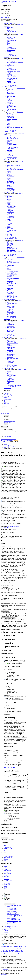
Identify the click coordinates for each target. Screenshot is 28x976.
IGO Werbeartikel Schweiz (13, 919)
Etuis (8, 372)
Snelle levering (10, 128)
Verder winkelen (8, 436)
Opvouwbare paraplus (12, 271)
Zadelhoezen (10, 261)
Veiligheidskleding (11, 230)
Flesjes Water (10, 89)
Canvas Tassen (10, 340)
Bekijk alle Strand (11, 283)
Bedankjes (9, 113)
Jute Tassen (9, 345)
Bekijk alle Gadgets (11, 69)
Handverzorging (11, 306)
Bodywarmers (10, 198)
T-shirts (8, 224)
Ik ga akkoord (4, 974)
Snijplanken (10, 181)
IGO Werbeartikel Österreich (14, 905)
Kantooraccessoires (11, 375)
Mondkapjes (10, 309)
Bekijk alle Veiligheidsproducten (15, 251)
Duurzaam (6, 393)
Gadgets (9, 64)
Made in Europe (8, 399)
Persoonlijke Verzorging (10, 299)
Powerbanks (10, 79)
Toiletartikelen (10, 312)
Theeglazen (10, 45)
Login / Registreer (8, 856)
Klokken (9, 185)
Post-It (8, 382)
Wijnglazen (9, 47)
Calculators (9, 371)
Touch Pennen (10, 326)
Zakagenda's (10, 30)
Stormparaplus (10, 272)
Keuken (9, 172)
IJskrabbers (9, 245)
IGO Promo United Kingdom (14, 921)
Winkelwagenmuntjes (12, 157)
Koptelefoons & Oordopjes (13, 71)
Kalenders (9, 28)
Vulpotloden (10, 331)
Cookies (6, 930)
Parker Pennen (10, 324)
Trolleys (9, 364)
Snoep (8, 99)
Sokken (9, 221)
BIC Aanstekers (11, 137)
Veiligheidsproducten (12, 248)
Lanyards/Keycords (11, 144)
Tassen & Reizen (8, 337)
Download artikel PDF (9, 767)
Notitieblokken (10, 379)
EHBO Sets (10, 305)
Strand (8, 279)
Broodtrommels (10, 175)
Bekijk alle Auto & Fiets (13, 262)
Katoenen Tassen (11, 347)
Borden (8, 162)
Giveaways (9, 143)
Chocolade (9, 100)
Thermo (9, 52)
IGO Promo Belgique (12, 909)
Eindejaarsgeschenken (12, 114)
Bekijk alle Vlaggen (12, 296)
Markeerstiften (10, 321)
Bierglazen (9, 44)
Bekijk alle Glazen (11, 48)
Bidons (8, 41)
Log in (5, 424)
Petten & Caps (10, 212)
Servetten (9, 95)
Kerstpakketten (10, 117)
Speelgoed (9, 150)
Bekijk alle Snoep (11, 106)
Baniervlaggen (10, 290)
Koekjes (9, 98)
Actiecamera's (10, 65)
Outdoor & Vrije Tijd (9, 255)
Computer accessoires (12, 59)
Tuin (8, 286)
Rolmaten (9, 247)
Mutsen (8, 209)
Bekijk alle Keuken (11, 182)
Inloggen (6, 416)
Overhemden (10, 210)
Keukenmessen (10, 176)
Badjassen (9, 167)
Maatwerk (6, 403)
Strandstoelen (10, 282)
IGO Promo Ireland (11, 916)
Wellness (9, 314)
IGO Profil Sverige (11, 911)
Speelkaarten (10, 151)
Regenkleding (10, 217)
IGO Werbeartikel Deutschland (14, 915)
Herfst (8, 120)
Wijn (8, 107)
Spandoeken (10, 293)
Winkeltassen (7, 884)
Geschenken (7, 110)
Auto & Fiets (10, 259)
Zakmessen (9, 252)
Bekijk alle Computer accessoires (15, 62)
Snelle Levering (8, 395)
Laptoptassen (10, 350)
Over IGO (6, 845)
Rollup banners (10, 383)
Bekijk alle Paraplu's (12, 274)
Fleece (8, 200)
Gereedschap (10, 244)
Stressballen (10, 155)
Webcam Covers (11, 61)
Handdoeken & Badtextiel (13, 165)
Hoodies (9, 227)
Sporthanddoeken (11, 168)
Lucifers (9, 145)
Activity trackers (11, 67)
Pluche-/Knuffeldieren (12, 147)
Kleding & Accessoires (9, 192)
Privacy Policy (7, 928)
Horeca (8, 90)
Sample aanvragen (5, 612)
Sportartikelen (10, 275)
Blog (5, 400)
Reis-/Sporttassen (11, 354)
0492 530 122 (4, 441)
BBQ (8, 264)
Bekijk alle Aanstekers (12, 138)
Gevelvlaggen (10, 292)
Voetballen (9, 276)
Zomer (8, 126)
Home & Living (8, 159)
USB (8, 83)
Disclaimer (6, 929)
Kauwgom (9, 102)
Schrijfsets (9, 334)
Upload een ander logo (6, 495)
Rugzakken (6, 869)
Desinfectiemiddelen (12, 303)
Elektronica (6, 57)
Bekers (8, 36)
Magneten (9, 186)
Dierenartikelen (10, 265)
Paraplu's (9, 269)
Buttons (9, 141)
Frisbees (9, 267)
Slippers (9, 220)
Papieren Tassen (11, 352)
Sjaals (8, 219)
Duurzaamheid (7, 847)
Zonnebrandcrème (11, 316)
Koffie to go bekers (11, 37)
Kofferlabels (10, 357)
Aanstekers (9, 136)
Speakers (9, 81)
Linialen (9, 376)
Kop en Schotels (11, 50)
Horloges (9, 202)
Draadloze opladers (11, 75)
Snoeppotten (10, 105)
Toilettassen (10, 313)
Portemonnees (10, 216)
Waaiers (9, 233)
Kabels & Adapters (11, 76)
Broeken (9, 199)
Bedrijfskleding (10, 196)
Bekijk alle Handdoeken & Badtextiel (16, 169)
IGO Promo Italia (11, 907)
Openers (9, 178)
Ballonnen (9, 140)
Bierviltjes (9, 92)
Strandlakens (10, 281)
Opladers (9, 72)
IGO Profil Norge (11, 922)
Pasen (8, 123)
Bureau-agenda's (11, 27)
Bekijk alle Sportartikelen (13, 278)
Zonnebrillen (10, 236)
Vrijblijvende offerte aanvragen (8, 618)
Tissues (8, 310)
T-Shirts (6, 872)
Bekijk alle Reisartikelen (13, 358)
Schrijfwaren (7, 319)
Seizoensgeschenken (12, 119)
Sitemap (6, 932)
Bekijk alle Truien (11, 228)
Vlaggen (9, 289)
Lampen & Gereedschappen (11, 238)
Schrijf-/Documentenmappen (14, 385)
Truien (8, 226)
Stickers (9, 154)
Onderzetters (10, 188)
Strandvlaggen (10, 295)
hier (4, 973)
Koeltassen (9, 348)
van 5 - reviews (10, 1)
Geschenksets (10, 116)
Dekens (9, 164)
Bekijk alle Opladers (12, 78)
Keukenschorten (11, 183)
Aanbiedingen (7, 392)
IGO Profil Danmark (12, 912)
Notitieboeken (10, 381)
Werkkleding (10, 234)
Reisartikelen (10, 355)
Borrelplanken (10, 93)
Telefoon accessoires (12, 82)
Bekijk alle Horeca (11, 96)
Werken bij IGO (8, 848)
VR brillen (9, 68)
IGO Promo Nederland (9, 904)
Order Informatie (8, 857)
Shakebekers (10, 38)
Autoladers (9, 74)
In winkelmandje (4, 610)
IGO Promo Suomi (11, 918)
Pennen (8, 323)
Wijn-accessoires (11, 189)
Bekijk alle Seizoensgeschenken (15, 127)
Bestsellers (6, 396)
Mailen (19, 441)
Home (5, 444)
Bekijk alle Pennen (11, 327)
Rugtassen (9, 359)
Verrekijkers (10, 288)
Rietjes (8, 179)
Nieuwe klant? (7, 422)
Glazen (8, 43)
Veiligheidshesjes (11, 250)
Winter (8, 124)
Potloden (9, 328)
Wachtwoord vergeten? (9, 421)
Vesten (8, 231)
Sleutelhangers (10, 148)
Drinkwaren (7, 33)
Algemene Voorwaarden (10, 926)
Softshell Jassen (11, 205)
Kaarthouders (10, 374)
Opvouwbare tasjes (11, 351)
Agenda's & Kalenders (9, 23)
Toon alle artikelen (11, 31)
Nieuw (5, 397)
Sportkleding (10, 223)
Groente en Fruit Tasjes (12, 343)
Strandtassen (10, 362)
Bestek (8, 174)
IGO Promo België (11, 908)
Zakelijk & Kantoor (8, 368)
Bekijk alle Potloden (12, 333)
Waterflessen (10, 54)
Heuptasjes (9, 344)
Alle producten (7, 388)
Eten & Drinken (8, 86)
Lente (8, 121)
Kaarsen (9, 171)
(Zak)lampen (10, 243)
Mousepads (9, 378)
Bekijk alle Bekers (11, 40)
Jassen (8, 203)
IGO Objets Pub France (13, 914)
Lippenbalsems (10, 307)
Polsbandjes (10, 214)
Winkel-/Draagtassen (12, 365)
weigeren (5, 969)
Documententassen (11, 341)
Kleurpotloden (10, 330)
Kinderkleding (10, 207)
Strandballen (10, 285)
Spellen (8, 152)
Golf (8, 268)
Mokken (9, 51)
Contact (6, 859)
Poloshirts (9, 213)
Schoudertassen (10, 361)
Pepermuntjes (10, 103)
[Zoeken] (16, 406)
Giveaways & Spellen (9, 131)
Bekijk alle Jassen (11, 206)
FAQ (5, 402)
